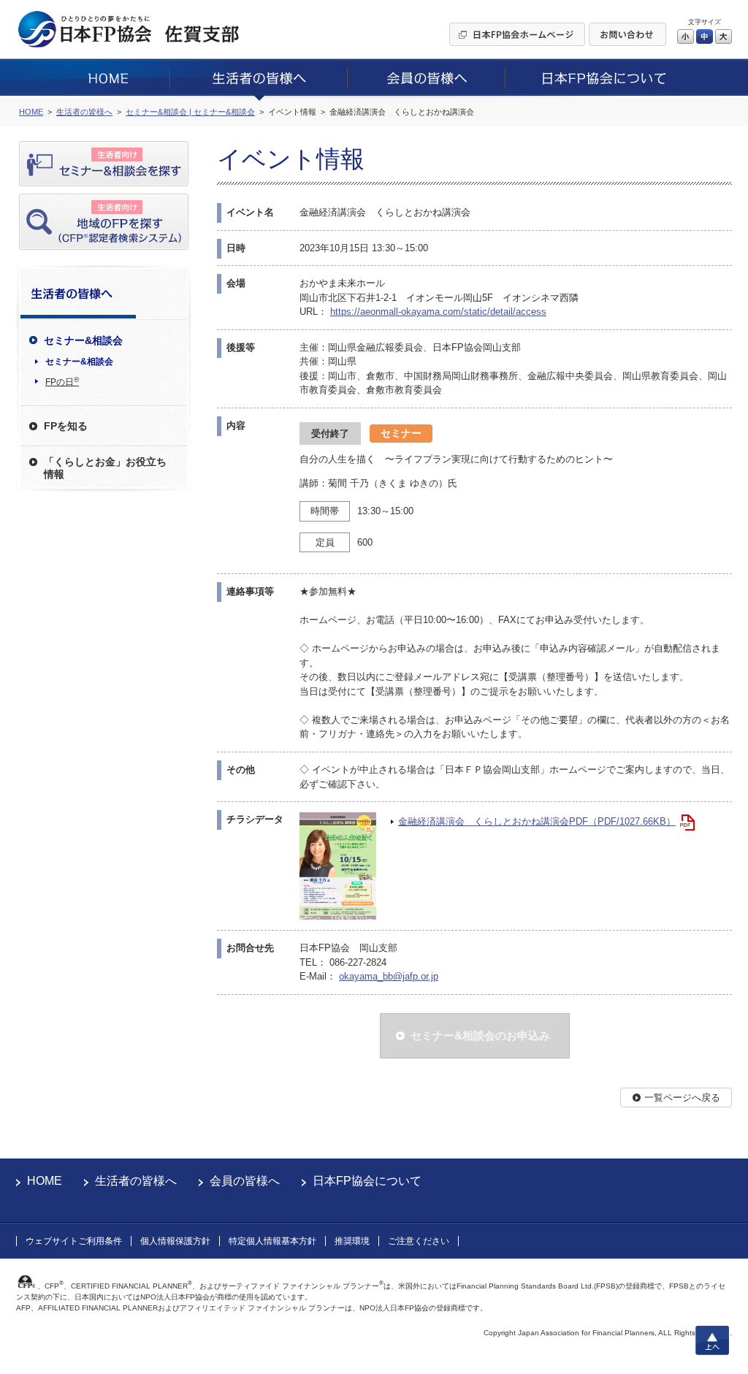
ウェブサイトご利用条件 (74, 1241)
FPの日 (62, 381)
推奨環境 (352, 1241)
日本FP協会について (367, 1181)
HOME (44, 1181)
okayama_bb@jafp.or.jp (388, 976)
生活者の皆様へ (136, 1181)
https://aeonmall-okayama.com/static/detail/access (438, 311)
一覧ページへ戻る (682, 1097)
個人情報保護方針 (175, 1241)
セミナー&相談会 (79, 361)
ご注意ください (418, 1241)
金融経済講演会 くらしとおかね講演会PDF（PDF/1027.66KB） (537, 821)
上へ (712, 1340)
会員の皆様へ (245, 1181)
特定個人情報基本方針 (272, 1241)
